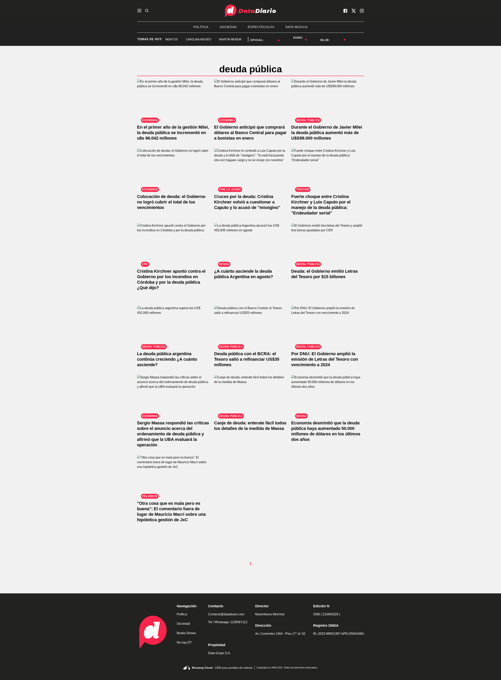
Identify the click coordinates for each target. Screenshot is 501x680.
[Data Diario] (250, 11)
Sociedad (183, 623)
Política (182, 614)
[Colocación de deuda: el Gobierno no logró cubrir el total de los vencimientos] (173, 168)
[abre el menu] (139, 11)
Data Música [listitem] (297, 27)
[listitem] (271, 37)
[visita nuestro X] (353, 11)
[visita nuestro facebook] (345, 11)
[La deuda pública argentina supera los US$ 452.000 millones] (173, 326)
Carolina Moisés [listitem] (190, 39)
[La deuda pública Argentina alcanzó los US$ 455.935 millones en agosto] (250, 243)
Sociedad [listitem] (228, 27)
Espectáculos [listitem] (261, 27)
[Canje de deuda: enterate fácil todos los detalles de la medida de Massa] (250, 395)
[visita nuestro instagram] (362, 11)
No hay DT (184, 642)
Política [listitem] (201, 27)
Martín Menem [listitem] (222, 39)
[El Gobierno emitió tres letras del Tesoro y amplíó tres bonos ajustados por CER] (327, 243)
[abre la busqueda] (147, 11)
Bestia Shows (186, 633)
